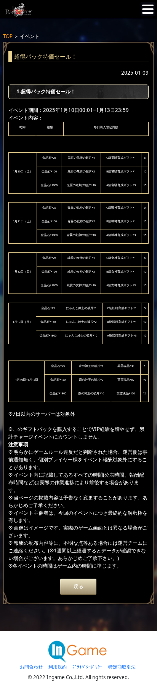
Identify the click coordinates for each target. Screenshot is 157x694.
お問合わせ (31, 667)
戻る (78, 586)
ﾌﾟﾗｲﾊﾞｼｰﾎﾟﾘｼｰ (87, 667)
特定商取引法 (122, 667)
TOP (8, 36)
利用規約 (57, 667)
